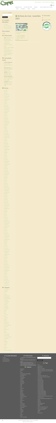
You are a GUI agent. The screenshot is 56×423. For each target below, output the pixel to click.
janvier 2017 (6, 220)
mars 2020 (6, 168)
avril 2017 (5, 215)
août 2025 (5, 100)
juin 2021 (5, 153)
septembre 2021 (7, 149)
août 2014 (5, 255)
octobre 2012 (6, 283)
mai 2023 (5, 128)
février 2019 (6, 184)
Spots (17, 8)
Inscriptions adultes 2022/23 (42, 391)
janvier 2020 (6, 171)
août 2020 (5, 165)
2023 (6, 12)
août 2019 (5, 175)
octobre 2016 (6, 224)
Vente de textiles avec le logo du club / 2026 (27, 363)
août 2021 (5, 150)
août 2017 (5, 209)
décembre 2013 (6, 265)
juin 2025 (5, 102)
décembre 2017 (6, 204)
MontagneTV (6, 322)
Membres (39, 400)
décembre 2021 (6, 146)
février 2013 (6, 277)
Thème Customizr (30, 421)
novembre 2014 (6, 251)
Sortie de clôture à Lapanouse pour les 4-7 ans (8, 65)
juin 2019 (5, 178)
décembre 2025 (6, 94)
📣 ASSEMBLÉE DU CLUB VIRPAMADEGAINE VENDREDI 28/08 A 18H (9, 39)
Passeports (6, 326)
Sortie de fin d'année (7, 336)
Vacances (5, 347)
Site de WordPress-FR (7, 28)
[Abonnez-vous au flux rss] (42, 17)
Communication (6, 301)
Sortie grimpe (6, 338)
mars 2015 (6, 246)
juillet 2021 (6, 152)
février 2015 (6, 248)
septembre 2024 (7, 111)
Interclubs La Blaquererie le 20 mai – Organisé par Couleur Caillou (9, 79)
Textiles (5, 344)
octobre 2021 (6, 147)
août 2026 (5, 90)
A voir (38, 364)
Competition (6, 303)
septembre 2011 (7, 285)
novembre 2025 (6, 96)
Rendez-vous (6, 329)
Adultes (35, 7)
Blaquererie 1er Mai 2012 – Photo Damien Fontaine (45, 369)
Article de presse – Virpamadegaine (25, 373)
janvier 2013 (6, 279)
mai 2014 (5, 260)
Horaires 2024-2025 (40, 387)
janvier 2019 (6, 186)
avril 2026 (5, 91)
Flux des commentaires (8, 27)
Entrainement (6, 307)
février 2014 (6, 264)
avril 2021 (5, 156)
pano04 (39, 405)
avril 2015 (5, 245)
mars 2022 (6, 142)
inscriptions (6, 314)
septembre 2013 (7, 270)
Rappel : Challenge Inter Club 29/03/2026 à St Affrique (8, 54)
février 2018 (6, 201)
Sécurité (5, 332)
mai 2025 (5, 103)
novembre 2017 (6, 205)
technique (5, 341)
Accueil (3, 12)
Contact (3, 33)
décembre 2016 (6, 221)
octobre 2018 (6, 190)
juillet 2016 (6, 227)
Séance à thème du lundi (41, 409)
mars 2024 (6, 116)
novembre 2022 (6, 136)
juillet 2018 (6, 193)
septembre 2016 (7, 226)
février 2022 (6, 143)
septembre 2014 (7, 254)
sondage (39, 410)
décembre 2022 (6, 134)
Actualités (23, 8)
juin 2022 (5, 139)
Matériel (5, 319)
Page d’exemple (40, 404)
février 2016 (6, 233)
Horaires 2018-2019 (40, 382)
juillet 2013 (6, 271)
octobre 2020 (6, 162)
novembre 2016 (6, 223)
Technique (6, 342)
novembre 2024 (6, 108)
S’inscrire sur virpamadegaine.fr (42, 408)
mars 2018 (6, 199)
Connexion (6, 24)
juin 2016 (5, 229)
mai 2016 (5, 230)
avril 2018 (5, 198)
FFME (5, 311)
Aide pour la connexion (41, 368)
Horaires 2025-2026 (28, 7)
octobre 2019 (6, 174)
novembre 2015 (6, 236)
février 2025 (6, 105)
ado (4, 292)
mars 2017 (6, 217)
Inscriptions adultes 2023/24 (42, 392)
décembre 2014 (6, 249)
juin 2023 (5, 127)
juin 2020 (5, 167)
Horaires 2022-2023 (40, 385)
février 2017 (6, 218)
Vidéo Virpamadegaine (8, 350)
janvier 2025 (6, 106)
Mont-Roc (5, 320)
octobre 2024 (6, 109)
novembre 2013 (6, 267)
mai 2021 (5, 155)
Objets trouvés (6, 323)
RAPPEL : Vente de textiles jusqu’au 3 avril (27, 362)
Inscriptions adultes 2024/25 (42, 393)
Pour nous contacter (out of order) (43, 406)
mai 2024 (5, 115)
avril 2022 (5, 140)
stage (5, 339)
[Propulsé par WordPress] (37, 420)
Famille (5, 310)
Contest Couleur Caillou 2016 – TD (43, 375)
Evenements (6, 308)
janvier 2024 (6, 119)
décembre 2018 (6, 187)
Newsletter (39, 402)
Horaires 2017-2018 (40, 381)
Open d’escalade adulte (41, 403)
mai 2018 (5, 196)
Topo (5, 345)
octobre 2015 (6, 237)
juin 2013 (5, 273)
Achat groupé (6, 289)
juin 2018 (5, 195)
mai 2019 (5, 180)
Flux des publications (7, 25)
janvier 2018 (6, 202)
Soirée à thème (6, 335)
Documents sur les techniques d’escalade (44, 376)
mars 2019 (6, 183)
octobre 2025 (6, 97)
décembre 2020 (6, 161)
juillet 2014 (6, 257)
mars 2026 (6, 93)
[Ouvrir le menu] (51, 5)
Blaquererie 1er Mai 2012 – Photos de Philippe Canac (45, 370)
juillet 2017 (6, 211)
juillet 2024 (6, 112)
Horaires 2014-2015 (40, 380)
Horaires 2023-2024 (40, 386)
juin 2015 (5, 242)
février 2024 (6, 118)
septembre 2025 (7, 99)
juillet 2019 (6, 177)
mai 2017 (5, 214)
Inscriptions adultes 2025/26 (42, 394)
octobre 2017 (6, 206)
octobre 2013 (6, 268)
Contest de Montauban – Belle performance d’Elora (7, 73)
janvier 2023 (6, 133)
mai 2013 (5, 274)
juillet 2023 (6, 125)
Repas (5, 331)
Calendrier (39, 373)
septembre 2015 (7, 239)
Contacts (5, 304)
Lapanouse (6, 317)
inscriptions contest (41, 397)
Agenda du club (18, 7)
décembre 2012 (6, 280)
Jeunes (5, 316)
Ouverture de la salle (7, 325)
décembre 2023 (6, 121)
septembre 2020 (7, 164)
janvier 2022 (6, 144)
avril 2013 (5, 276)
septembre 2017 (7, 208)
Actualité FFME (46, 20)
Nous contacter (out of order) (46, 7)
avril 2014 (5, 261)
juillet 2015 (6, 240)
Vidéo (29, 8)
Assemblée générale (7, 298)
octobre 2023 (6, 124)
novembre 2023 (6, 122)
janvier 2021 (6, 159)
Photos (33, 8)
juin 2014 (5, 258)
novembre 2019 (6, 173)
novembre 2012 (6, 282)
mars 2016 (6, 232)
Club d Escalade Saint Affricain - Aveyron (26, 420)
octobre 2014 (6, 252)
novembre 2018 (6, 189)
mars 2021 (6, 158)
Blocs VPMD (6, 300)
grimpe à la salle (40, 379)
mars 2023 (6, 130)
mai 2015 (5, 243)
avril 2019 (5, 181)
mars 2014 (6, 263)
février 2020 (6, 170)
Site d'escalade (6, 334)
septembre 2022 (7, 137)
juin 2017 (5, 212)
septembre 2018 (7, 192)
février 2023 (6, 131)
